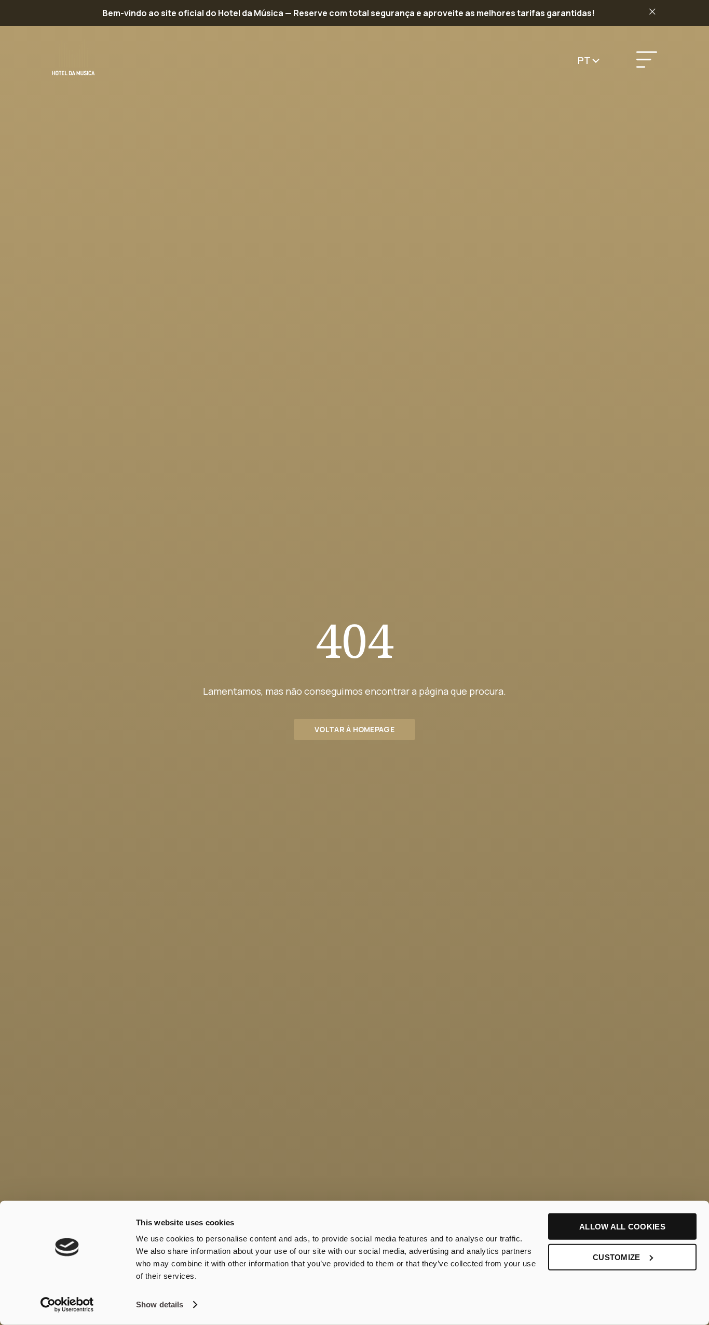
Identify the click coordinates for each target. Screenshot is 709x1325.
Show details (159, 1304)
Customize (616, 1256)
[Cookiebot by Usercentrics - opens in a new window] (67, 1305)
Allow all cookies (622, 1226)
